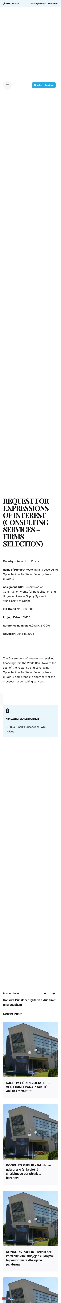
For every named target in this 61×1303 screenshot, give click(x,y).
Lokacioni (53, 3)
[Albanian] (4, 1298)
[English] (8, 1298)
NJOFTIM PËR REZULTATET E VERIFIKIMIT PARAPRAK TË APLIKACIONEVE (28, 1087)
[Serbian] (12, 1298)
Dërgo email (39, 3)
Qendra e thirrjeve (44, 85)
